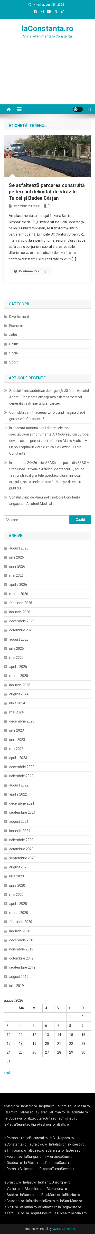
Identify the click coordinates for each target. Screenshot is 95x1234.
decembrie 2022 (21, 767)
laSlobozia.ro (47, 1207)
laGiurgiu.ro (34, 1157)
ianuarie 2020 (19, 931)
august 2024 (18, 694)
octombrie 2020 (21, 849)
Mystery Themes (63, 1229)
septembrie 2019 (22, 967)
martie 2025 (18, 676)
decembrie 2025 (21, 621)
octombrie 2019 (21, 958)
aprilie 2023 (18, 758)
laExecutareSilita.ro (41, 1118)
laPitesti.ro (32, 1163)
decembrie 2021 (21, 803)
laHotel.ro (64, 1106)
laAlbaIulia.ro (32, 1189)
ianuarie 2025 (19, 685)
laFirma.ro (57, 1112)
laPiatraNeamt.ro (17, 1124)
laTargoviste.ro (69, 1207)
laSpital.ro (47, 1106)
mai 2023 (16, 749)
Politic (14, 344)
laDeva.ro (73, 1150)
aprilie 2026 (18, 584)
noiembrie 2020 (21, 840)
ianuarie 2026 (19, 612)
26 (34, 1052)
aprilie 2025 (18, 667)
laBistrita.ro (71, 1195)
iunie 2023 (17, 740)
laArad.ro (11, 1195)
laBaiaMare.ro (49, 1195)
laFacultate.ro (77, 1112)
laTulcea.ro (62, 1213)
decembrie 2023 (21, 721)
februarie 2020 (20, 922)
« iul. (7, 1072)
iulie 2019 (16, 986)
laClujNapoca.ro (62, 1138)
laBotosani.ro (14, 1201)
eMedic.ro (11, 1106)
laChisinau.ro (67, 1118)
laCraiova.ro (38, 1144)
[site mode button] (78, 109)
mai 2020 (16, 895)
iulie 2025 (16, 648)
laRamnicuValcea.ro (19, 1169)
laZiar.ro (41, 1112)
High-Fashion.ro (43, 1124)
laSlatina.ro (28, 1207)
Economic (16, 326)
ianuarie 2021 (19, 831)
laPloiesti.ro (76, 1144)
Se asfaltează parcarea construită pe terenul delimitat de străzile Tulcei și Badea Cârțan (47, 191)
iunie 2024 (17, 703)
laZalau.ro (79, 1213)
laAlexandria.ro (55, 1189)
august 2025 (18, 639)
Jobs (13, 335)
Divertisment (19, 317)
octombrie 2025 (21, 630)
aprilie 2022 (18, 794)
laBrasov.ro (12, 1182)
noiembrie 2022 (21, 776)
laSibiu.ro (11, 1207)
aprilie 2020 (18, 904)
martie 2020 (18, 913)
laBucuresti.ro (37, 1138)
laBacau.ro (28, 1195)
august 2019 (18, 977)
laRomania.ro (14, 1138)
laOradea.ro (13, 1163)
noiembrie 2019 (21, 949)
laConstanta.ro (47, 28)
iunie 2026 (17, 566)
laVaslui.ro (13, 1189)
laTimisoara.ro (15, 1150)
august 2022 (18, 785)
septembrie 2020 (22, 858)
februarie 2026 (20, 603)
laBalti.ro (62, 1124)
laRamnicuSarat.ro (57, 1163)
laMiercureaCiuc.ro (58, 1157)
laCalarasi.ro (54, 1150)
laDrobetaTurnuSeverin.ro (56, 1169)
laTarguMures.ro (39, 1213)
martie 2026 (18, 594)
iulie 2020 (16, 876)
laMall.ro (26, 1112)
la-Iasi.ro (29, 1182)
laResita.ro (50, 1201)
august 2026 (18, 548)
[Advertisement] (47, 77)
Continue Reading (32, 271)
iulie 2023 (16, 730)
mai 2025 (16, 658)
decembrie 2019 (21, 940)
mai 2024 (16, 712)
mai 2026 (16, 575)
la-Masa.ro (82, 1106)
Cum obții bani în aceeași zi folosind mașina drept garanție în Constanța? (47, 416)
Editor (52, 206)
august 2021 (18, 821)
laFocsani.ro (13, 1157)
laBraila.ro (34, 1201)
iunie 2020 (17, 885)
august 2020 (18, 867)
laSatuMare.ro (71, 1201)
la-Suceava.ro (15, 1118)
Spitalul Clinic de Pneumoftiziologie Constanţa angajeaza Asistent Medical (44, 500)
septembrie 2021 (22, 812)
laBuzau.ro (36, 1150)
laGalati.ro (57, 1144)
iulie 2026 (16, 557)
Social (14, 353)
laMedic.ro (29, 1106)
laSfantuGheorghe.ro (54, 1182)
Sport (13, 362)
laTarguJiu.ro (15, 1213)
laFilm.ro (11, 1112)
